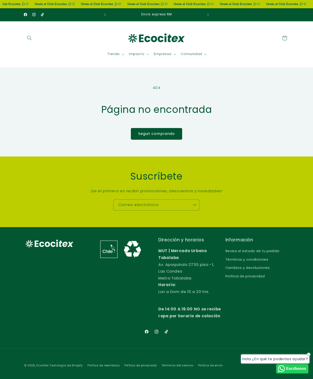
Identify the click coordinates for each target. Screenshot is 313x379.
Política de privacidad (245, 276)
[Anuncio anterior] (105, 14)
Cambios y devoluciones (247, 267)
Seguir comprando (156, 133)
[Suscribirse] (194, 205)
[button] (29, 38)
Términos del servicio (177, 365)
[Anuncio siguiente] (208, 14)
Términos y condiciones (246, 259)
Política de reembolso (104, 365)
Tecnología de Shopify (66, 365)
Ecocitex (42, 365)
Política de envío (210, 365)
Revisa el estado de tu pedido (252, 251)
